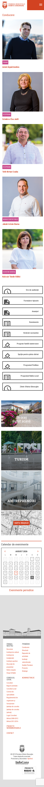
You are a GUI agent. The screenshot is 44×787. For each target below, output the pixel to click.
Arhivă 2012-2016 (12, 721)
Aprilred (30, 759)
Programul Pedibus (31, 365)
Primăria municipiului (16, 4)
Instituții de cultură (13, 652)
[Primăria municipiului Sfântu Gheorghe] (4, 8)
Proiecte (25, 668)
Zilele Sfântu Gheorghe (29, 387)
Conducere (25, 647)
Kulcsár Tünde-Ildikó (11, 276)
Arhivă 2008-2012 (12, 718)
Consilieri (10, 683)
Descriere (10, 649)
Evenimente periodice (21, 590)
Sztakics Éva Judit (10, 119)
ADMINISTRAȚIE (28, 678)
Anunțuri (35, 311)
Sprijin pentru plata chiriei (28, 354)
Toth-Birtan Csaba (10, 171)
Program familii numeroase (28, 344)
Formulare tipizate (31, 301)
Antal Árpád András (10, 67)
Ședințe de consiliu (13, 706)
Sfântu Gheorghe (16, 5)
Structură (25, 650)
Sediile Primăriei (27, 665)
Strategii (25, 671)
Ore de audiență (32, 290)
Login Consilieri (12, 715)
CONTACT (10, 733)
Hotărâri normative (31, 333)
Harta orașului (21, 523)
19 (16, 573)
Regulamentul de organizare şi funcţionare (12, 700)
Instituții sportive (12, 661)
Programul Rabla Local (30, 376)
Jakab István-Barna (10, 224)
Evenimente (34, 322)
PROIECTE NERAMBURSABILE (14, 727)
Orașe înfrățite (11, 673)
